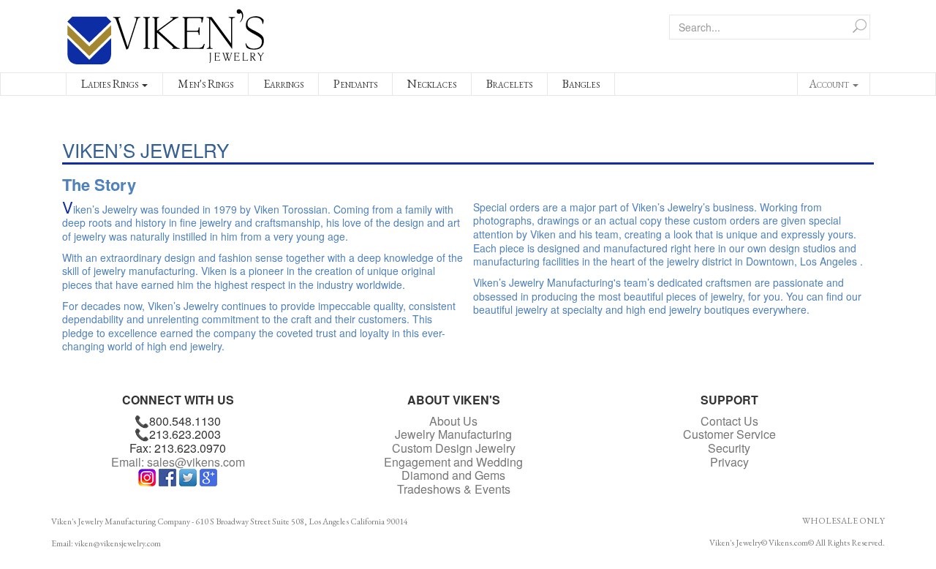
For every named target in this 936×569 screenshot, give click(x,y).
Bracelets (509, 83)
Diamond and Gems (453, 475)
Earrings (283, 83)
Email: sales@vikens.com (178, 461)
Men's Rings (205, 83)
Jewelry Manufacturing (453, 434)
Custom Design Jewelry (454, 448)
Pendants (355, 83)
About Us (453, 420)
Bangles (581, 83)
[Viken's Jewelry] (166, 34)
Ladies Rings (110, 83)
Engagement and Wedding (453, 461)
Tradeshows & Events (453, 489)
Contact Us (729, 420)
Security (729, 448)
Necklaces (431, 83)
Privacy (729, 461)
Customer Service (729, 434)
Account (830, 83)
